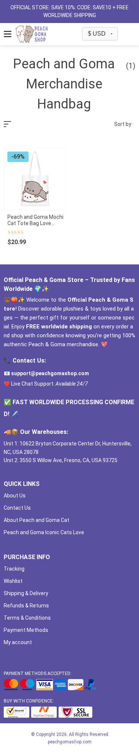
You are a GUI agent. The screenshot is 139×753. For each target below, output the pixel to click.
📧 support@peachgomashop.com (46, 373)
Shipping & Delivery (26, 593)
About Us (15, 496)
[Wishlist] (123, 34)
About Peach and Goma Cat (36, 520)
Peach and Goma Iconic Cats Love (44, 532)
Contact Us (17, 508)
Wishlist (13, 581)
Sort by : (123, 124)
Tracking (14, 569)
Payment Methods (26, 630)
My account (18, 642)
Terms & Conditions (27, 618)
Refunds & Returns (26, 605)
